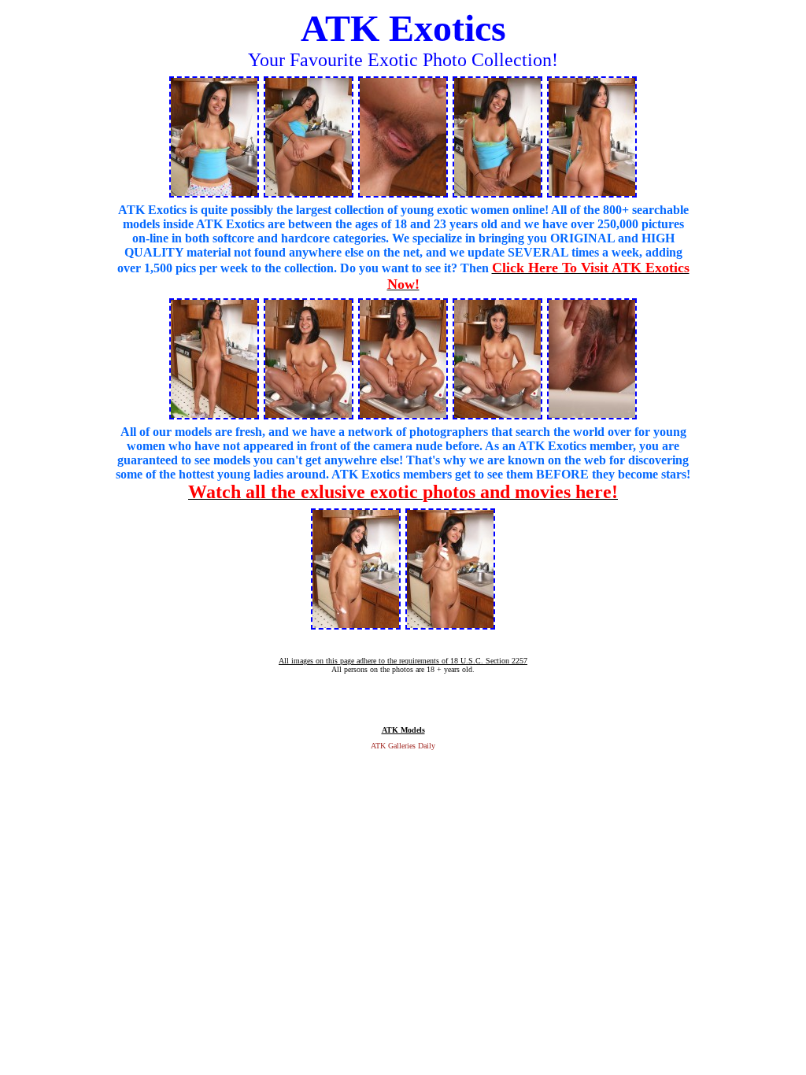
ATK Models (403, 730)
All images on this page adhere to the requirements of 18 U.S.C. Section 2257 (403, 660)
